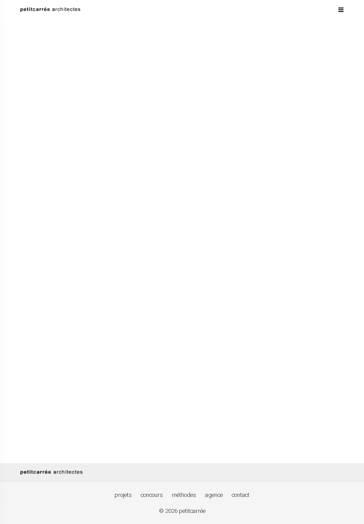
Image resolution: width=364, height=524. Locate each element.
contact (240, 495)
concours (152, 495)
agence (214, 495)
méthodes (184, 495)
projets (123, 495)
